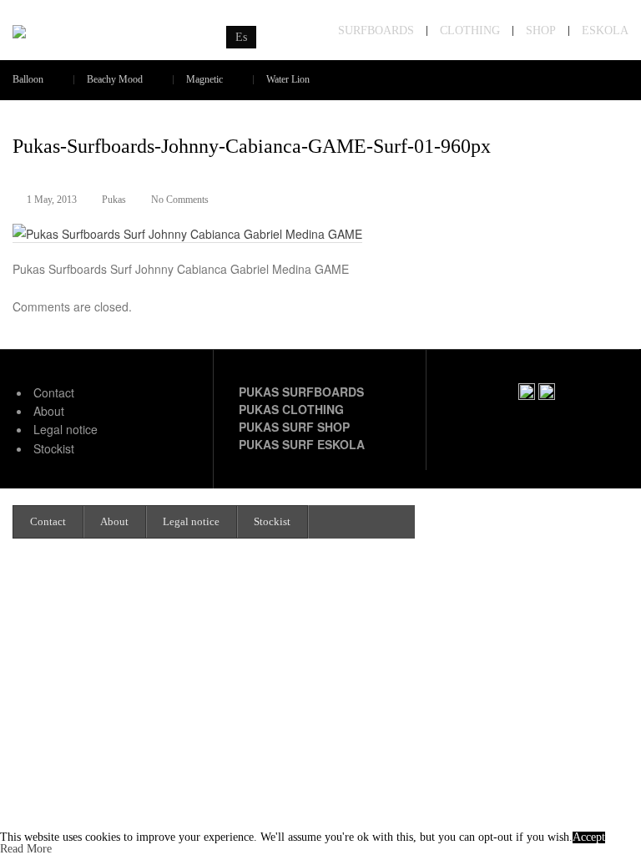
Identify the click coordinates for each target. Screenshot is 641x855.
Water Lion (288, 79)
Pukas (114, 199)
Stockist (53, 448)
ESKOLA (605, 31)
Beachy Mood (115, 79)
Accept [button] (589, 837)
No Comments (180, 199)
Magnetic (204, 79)
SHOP (541, 31)
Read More (26, 849)
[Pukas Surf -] (107, 31)
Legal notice (65, 429)
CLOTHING (470, 31)
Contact (53, 392)
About (48, 410)
